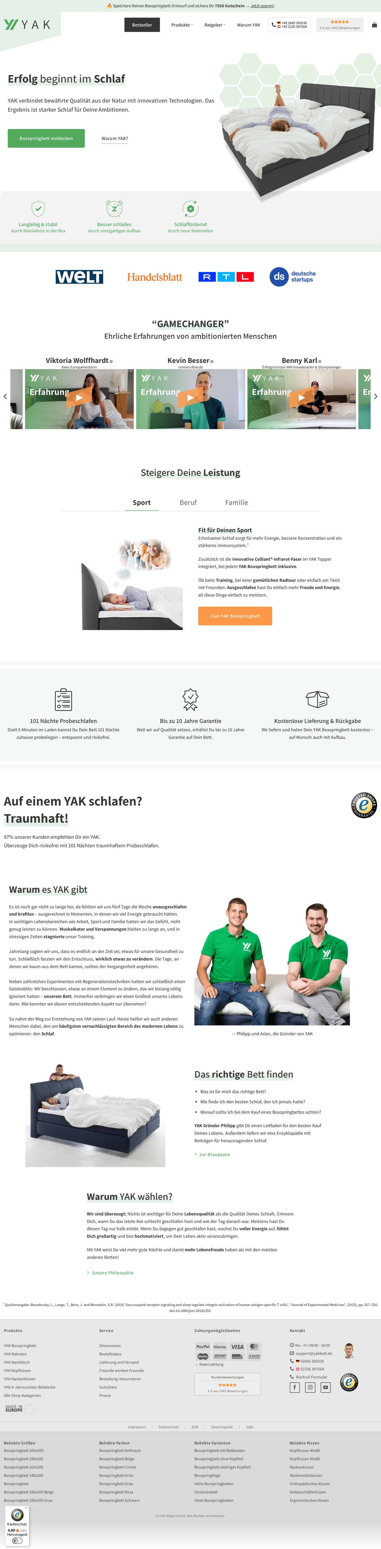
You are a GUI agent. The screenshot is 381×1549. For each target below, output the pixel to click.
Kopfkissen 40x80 (305, 1450)
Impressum (137, 1427)
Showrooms (110, 1345)
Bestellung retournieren (120, 1379)
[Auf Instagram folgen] (310, 1387)
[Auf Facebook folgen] (295, 1387)
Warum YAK (248, 25)
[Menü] (26, 1509)
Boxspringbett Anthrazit (120, 1450)
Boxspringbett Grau (116, 1483)
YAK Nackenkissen (20, 1379)
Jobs (249, 1427)
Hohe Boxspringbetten (214, 1483)
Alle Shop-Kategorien (22, 1395)
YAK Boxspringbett (20, 1345)
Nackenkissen (302, 1467)
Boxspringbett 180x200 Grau (28, 1500)
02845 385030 (312, 1361)
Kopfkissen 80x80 (305, 1459)
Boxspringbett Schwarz (119, 1500)
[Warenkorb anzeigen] (374, 24)
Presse (105, 1395)
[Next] (375, 396)
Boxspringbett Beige (116, 1459)
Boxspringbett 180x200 (23, 1459)
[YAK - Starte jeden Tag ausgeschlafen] (27, 24)
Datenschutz (169, 1427)
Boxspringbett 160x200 (23, 1467)
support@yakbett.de (314, 1353)
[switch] (17, 1541)
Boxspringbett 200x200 (24, 1450)
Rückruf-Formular (311, 1377)
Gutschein (108, 1387)
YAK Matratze (15, 1354)
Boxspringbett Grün (116, 1475)
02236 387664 (312, 1369)
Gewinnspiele (222, 1427)
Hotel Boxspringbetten (214, 1500)
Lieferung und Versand (119, 1362)
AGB (195, 1427)
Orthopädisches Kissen (310, 1483)
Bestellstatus (110, 1354)
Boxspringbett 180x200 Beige (29, 1492)
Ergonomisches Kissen (309, 1500)
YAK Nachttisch (17, 1362)
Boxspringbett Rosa (116, 1492)
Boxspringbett (16, 1483)
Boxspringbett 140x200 (23, 1475)
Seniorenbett (205, 1492)
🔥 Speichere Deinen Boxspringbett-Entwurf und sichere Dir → (190, 6)
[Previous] (5, 396)
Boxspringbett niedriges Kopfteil (222, 1467)
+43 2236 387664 (294, 26)
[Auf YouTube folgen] (326, 1387)
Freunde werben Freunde (121, 1370)
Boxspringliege (207, 1475)
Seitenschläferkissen (308, 1492)
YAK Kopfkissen (17, 1370)
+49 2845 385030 (294, 23)
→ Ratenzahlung (208, 1364)
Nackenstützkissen (306, 1475)
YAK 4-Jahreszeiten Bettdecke (29, 1387)
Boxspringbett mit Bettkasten (219, 1450)
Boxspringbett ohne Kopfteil (218, 1459)
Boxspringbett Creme (117, 1467)
